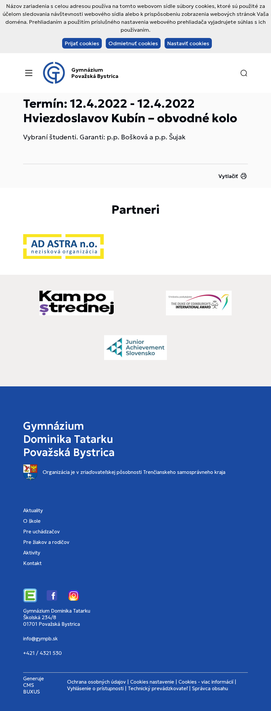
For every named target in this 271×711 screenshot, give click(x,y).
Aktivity (31, 553)
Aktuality (33, 510)
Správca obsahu (210, 688)
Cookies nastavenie (152, 682)
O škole (32, 521)
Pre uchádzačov (41, 531)
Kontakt (32, 563)
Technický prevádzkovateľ (158, 688)
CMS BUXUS (31, 688)
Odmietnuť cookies (133, 43)
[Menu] (28, 73)
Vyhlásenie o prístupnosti (95, 688)
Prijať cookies (82, 43)
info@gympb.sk (40, 638)
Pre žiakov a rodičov (46, 542)
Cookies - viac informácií (205, 682)
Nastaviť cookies (188, 43)
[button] (244, 73)
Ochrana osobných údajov (96, 682)
